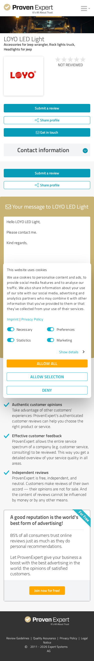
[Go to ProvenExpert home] (28, 9)
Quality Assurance (44, 638)
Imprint (13, 319)
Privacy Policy (32, 319)
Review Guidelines (17, 638)
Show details (68, 351)
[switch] (50, 329)
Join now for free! (47, 590)
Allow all (47, 363)
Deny (47, 390)
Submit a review (47, 108)
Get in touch (48, 132)
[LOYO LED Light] (23, 76)
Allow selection (47, 376)
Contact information (43, 150)
